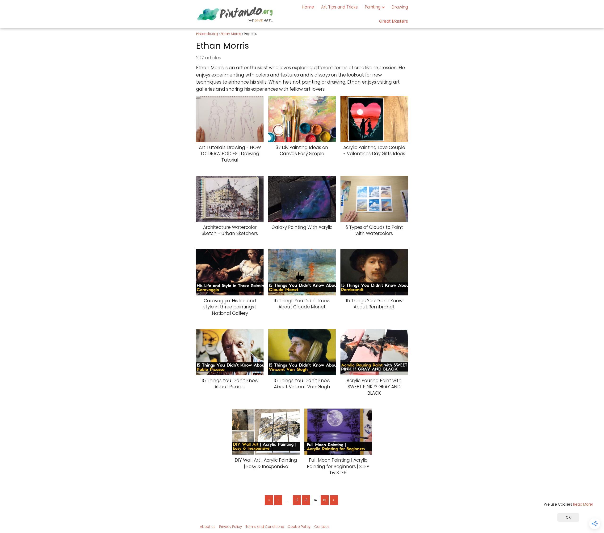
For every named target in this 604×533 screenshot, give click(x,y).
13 (306, 500)
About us (207, 526)
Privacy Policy (230, 526)
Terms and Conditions (265, 526)
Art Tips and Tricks (339, 7)
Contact (321, 526)
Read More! (583, 504)
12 (296, 500)
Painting (373, 7)
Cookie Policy (299, 526)
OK (568, 517)
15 (324, 500)
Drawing (399, 7)
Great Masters (393, 21)
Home (308, 7)
